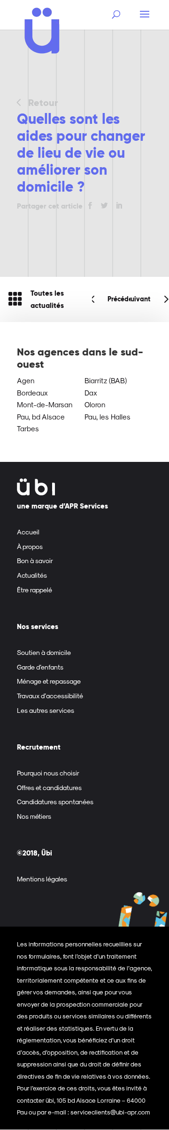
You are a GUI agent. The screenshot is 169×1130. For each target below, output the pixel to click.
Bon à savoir (35, 561)
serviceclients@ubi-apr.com (110, 1111)
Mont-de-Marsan (44, 404)
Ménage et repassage (49, 681)
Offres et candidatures (49, 787)
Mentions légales (42, 879)
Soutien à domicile (44, 652)
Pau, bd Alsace (41, 416)
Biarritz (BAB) (105, 380)
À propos (30, 546)
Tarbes (28, 428)
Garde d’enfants (40, 667)
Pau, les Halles (107, 416)
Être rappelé (34, 590)
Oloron (94, 404)
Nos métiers (34, 816)
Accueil (28, 532)
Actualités (32, 575)
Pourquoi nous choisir (48, 773)
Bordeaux (32, 392)
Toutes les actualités (47, 299)
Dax (90, 392)
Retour (43, 103)
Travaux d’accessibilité (50, 696)
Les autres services (45, 710)
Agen (25, 380)
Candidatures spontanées (55, 802)
